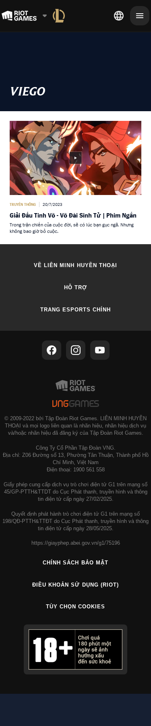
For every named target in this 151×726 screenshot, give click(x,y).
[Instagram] (76, 350)
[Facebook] (51, 350)
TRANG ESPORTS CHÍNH (75, 310)
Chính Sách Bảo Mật (75, 563)
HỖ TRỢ (75, 287)
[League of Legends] (59, 16)
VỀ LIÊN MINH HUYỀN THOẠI (75, 265)
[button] (75, 177)
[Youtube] (100, 350)
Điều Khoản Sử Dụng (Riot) (75, 585)
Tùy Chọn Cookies (75, 607)
